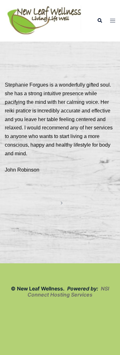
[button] (99, 20)
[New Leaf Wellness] (44, 20)
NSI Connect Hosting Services (68, 291)
